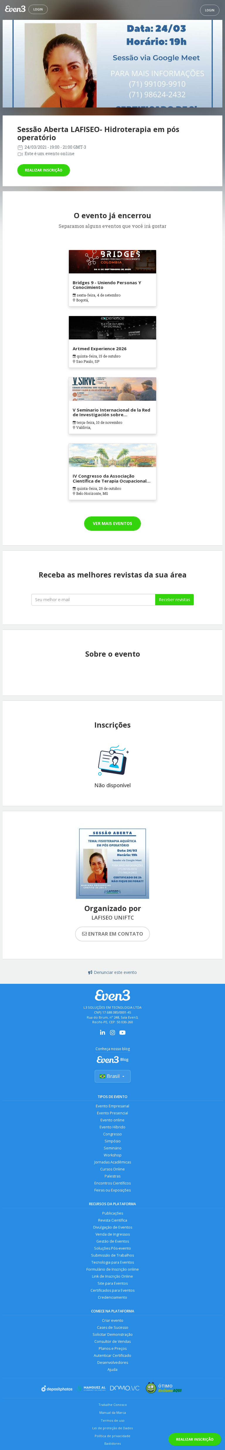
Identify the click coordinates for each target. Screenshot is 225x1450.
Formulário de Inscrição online (112, 1269)
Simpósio (113, 1141)
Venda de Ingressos (113, 1234)
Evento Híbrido (112, 1127)
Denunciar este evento (115, 972)
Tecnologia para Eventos (112, 1262)
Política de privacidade (112, 1436)
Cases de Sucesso (112, 1327)
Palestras (112, 1176)
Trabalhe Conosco (112, 1404)
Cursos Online (112, 1169)
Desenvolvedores (112, 1362)
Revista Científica (112, 1220)
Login (38, 9)
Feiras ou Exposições (112, 1190)
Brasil (113, 1076)
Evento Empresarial (112, 1106)
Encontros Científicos (112, 1183)
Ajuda (112, 1369)
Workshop (113, 1155)
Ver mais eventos (112, 523)
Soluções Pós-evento (112, 1248)
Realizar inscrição (43, 170)
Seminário (113, 1148)
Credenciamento (112, 1297)
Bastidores (112, 1443)
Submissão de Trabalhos (112, 1255)
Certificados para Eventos (112, 1290)
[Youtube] (122, 1034)
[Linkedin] (102, 1034)
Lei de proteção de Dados (112, 1428)
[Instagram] (112, 1034)
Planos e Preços (113, 1348)
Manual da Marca (112, 1412)
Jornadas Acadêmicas (112, 1162)
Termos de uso (113, 1420)
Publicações (112, 1213)
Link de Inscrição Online (112, 1276)
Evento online (112, 1120)
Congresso (112, 1134)
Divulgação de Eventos (112, 1227)
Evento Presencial (112, 1113)
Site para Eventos (113, 1283)
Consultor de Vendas (112, 1341)
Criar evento (112, 1320)
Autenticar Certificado (112, 1355)
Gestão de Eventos (112, 1241)
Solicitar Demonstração (113, 1334)
